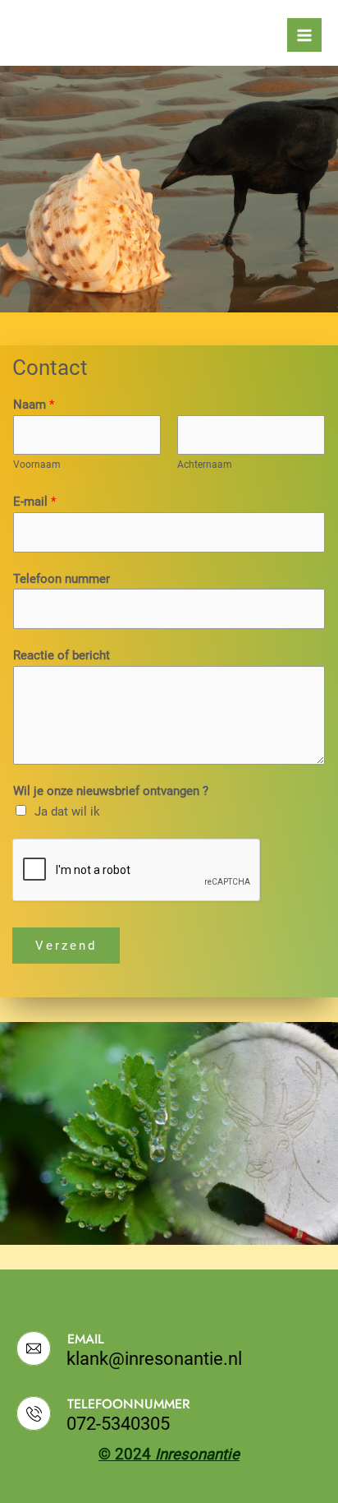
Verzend (66, 945)
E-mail (34, 501)
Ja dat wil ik (67, 811)
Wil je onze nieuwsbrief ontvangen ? (110, 791)
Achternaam (204, 464)
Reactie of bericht (61, 655)
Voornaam (37, 464)
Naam (33, 404)
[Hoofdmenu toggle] (304, 35)
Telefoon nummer (61, 578)
